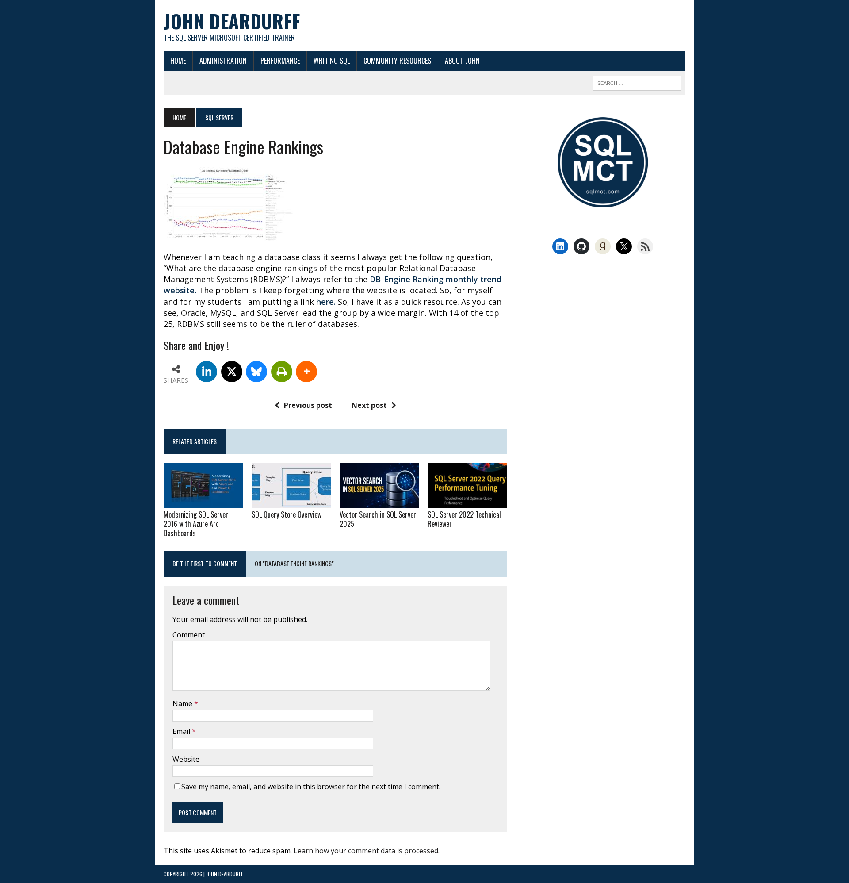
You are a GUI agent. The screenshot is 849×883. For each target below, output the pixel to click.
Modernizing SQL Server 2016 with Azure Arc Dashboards (196, 523)
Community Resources (397, 60)
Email (182, 731)
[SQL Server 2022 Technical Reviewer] (467, 502)
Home (178, 60)
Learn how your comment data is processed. (367, 851)
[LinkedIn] (206, 371)
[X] (231, 371)
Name (183, 703)
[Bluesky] (256, 371)
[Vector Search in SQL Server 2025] (379, 502)
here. (326, 301)
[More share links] (306, 371)
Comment (188, 635)
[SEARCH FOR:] (637, 82)
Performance (280, 60)
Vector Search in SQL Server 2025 (378, 519)
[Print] (281, 371)
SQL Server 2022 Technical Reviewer (464, 519)
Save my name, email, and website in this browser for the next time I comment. (310, 786)
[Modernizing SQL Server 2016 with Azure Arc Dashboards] (203, 502)
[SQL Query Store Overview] (291, 502)
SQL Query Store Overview (286, 514)
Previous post (308, 405)
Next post (369, 405)
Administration (223, 60)
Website (185, 759)
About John (462, 60)
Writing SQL (332, 60)
